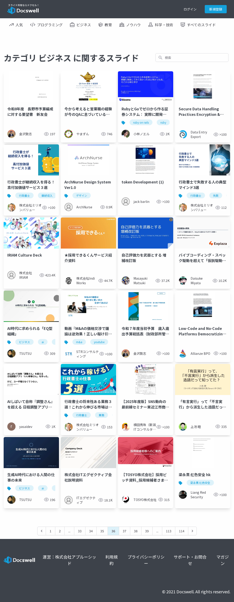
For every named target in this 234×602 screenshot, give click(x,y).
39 (147, 531)
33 (80, 531)
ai (43, 342)
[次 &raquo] (192, 531)
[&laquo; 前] (41, 531)
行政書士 (24, 195)
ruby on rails (141, 122)
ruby (163, 122)
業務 (101, 415)
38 (136, 531)
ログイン (190, 9)
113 (168, 531)
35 (102, 531)
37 (124, 531)
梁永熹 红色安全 (200, 483)
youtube (99, 342)
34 (91, 531)
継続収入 (47, 195)
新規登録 (215, 9)
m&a (79, 342)
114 (181, 531)
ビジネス (24, 342)
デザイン (81, 195)
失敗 (215, 195)
